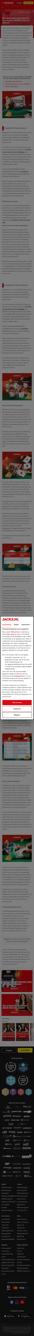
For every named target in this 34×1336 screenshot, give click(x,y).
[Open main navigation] (3, 3)
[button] (8, 1032)
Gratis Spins (5, 1251)
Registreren (28, 3)
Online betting (6, 1190)
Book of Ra (20, 1236)
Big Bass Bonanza (22, 1234)
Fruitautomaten (22, 1202)
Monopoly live (6, 1234)
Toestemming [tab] (6, 624)
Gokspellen (5, 1268)
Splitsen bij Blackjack (11, 86)
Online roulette (22, 1190)
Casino (19, 1184)
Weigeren (17, 715)
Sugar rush (20, 1225)
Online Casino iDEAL (8, 1265)
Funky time (5, 1228)
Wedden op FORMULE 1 (9, 1196)
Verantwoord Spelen (23, 1265)
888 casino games (23, 1207)
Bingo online (21, 1205)
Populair (4, 1245)
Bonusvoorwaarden (23, 1260)
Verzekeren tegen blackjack (13, 81)
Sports (4, 1184)
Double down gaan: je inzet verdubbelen (17, 84)
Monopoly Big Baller (8, 1239)
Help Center (21, 1248)
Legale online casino (8, 1262)
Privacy (19, 1251)
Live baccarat (6, 1236)
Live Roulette (6, 1219)
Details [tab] (16, 624)
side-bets (21, 957)
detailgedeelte (19, 676)
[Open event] (17, 1287)
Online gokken (6, 1248)
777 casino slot (22, 1210)
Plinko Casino (21, 1239)
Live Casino (5, 1216)
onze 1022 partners (13, 632)
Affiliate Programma (23, 1271)
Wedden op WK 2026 (8, 1202)
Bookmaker (5, 1193)
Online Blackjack (22, 1187)
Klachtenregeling (22, 1268)
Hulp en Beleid (22, 1245)
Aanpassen (17, 709)
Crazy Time (5, 1225)
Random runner (22, 1231)
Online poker (6, 1222)
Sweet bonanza (22, 1219)
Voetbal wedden (7, 1187)
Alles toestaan (17, 702)
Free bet (4, 1207)
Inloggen (19, 3)
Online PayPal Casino (8, 1260)
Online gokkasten (22, 1193)
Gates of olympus (22, 1222)
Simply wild (21, 1228)
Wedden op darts (7, 1199)
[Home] (9, 3)
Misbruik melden (7, 1210)
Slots (18, 1216)
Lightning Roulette (8, 1231)
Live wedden (6, 1205)
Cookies (19, 1262)
